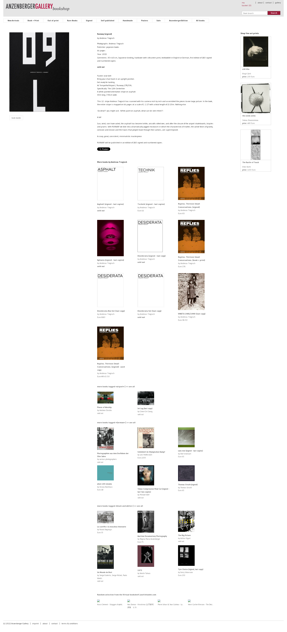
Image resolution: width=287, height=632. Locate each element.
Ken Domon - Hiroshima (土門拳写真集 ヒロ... (140, 605)
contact (269, 2)
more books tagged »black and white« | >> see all (120, 506)
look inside (16, 118)
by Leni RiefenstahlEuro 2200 (151, 455)
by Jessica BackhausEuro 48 (104, 487)
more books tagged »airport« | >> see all (116, 386)
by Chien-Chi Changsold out (145, 411)
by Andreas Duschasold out (104, 410)
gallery (278, 2)
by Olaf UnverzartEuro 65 (190, 454)
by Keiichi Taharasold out (144, 573)
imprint (35, 623)
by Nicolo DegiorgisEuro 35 (111, 530)
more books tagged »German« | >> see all (116, 422)
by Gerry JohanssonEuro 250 (190, 572)
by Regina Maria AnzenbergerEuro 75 (152, 539)
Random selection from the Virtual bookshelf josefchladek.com (126, 594)
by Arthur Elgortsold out (184, 538)
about (260, 2)
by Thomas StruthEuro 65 (188, 487)
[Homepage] (37, 9)
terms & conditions (70, 623)
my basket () (246, 4)
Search (274, 13)
